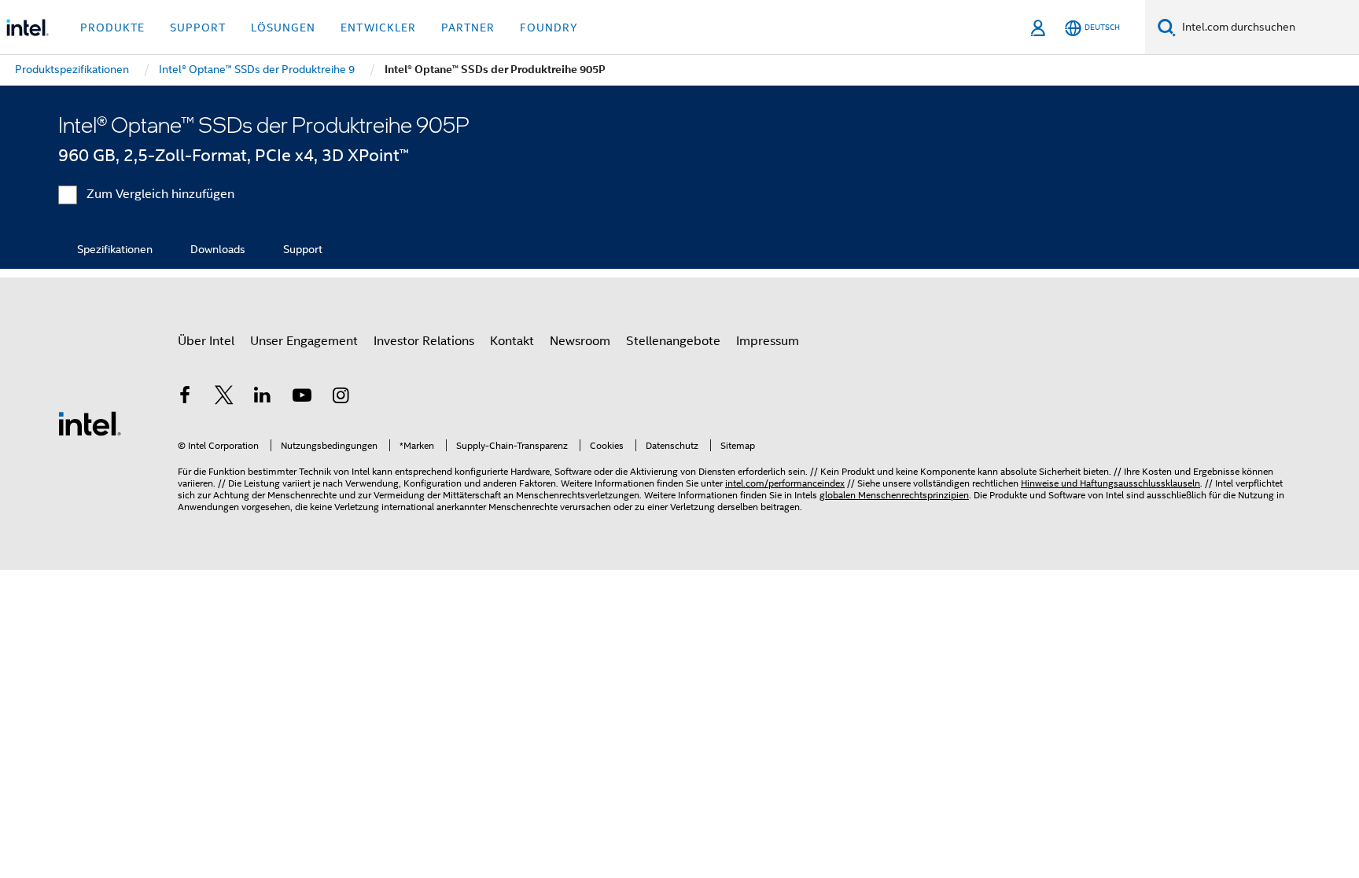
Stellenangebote (673, 341)
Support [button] (198, 27)
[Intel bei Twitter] (224, 398)
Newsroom (580, 341)
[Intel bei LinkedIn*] (262, 398)
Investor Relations (424, 341)
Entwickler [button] (378, 27)
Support (302, 249)
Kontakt (512, 341)
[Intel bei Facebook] (184, 398)
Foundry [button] (549, 27)
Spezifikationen (115, 249)
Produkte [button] (112, 27)
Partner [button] (468, 27)
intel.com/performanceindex (785, 483)
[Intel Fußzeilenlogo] (89, 423)
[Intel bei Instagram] (340, 398)
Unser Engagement (304, 341)
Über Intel (206, 341)
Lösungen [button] (283, 27)
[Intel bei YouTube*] (302, 398)
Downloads (217, 249)
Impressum (767, 341)
